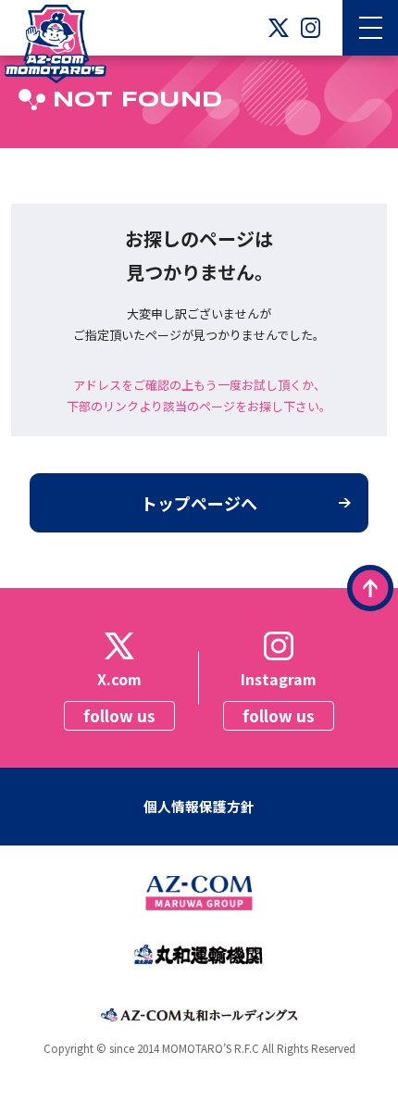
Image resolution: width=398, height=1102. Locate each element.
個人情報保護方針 (199, 806)
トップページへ (199, 503)
